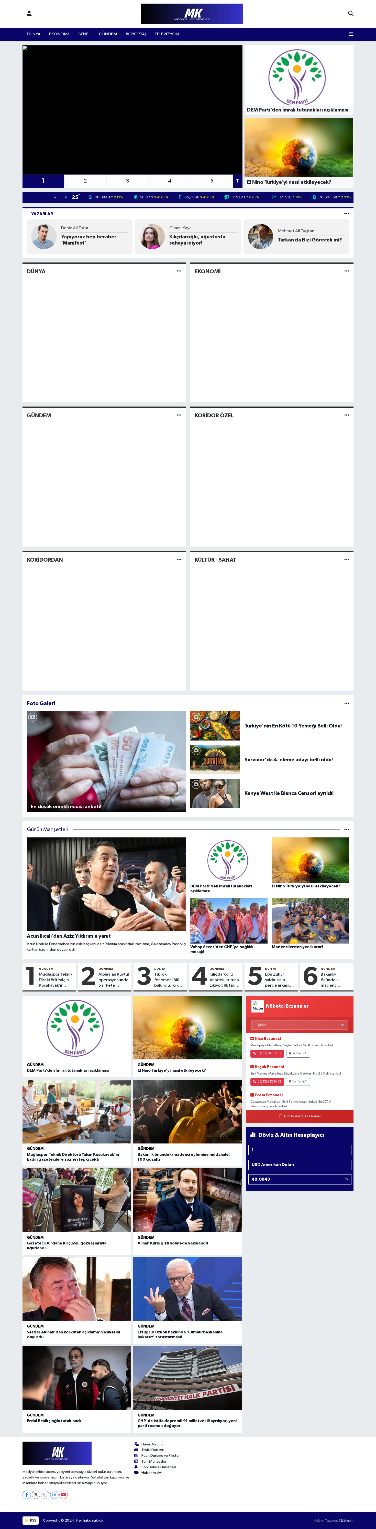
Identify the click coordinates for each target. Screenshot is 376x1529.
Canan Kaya (180, 228)
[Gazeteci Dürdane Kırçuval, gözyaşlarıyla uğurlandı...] (77, 1200)
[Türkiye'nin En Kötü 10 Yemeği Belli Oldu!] (215, 726)
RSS (32, 1520)
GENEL (84, 34)
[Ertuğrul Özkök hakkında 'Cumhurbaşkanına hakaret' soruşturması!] (187, 1289)
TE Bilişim (346, 1520)
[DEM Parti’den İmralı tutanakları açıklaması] (77, 1028)
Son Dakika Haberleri (158, 1467)
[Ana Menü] (351, 34)
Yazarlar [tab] (42, 214)
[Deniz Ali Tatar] (44, 236)
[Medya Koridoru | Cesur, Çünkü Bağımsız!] (192, 14)
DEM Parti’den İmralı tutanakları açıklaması (68, 1070)
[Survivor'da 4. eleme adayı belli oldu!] (215, 759)
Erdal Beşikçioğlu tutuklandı (54, 1421)
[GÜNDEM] (179, 415)
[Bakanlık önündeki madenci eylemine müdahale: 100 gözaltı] (187, 1111)
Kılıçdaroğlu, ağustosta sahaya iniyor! (197, 240)
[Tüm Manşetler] (346, 829)
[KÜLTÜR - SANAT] (346, 560)
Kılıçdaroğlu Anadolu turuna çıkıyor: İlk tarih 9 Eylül (224, 980)
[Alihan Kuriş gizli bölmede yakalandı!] (187, 1200)
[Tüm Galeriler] (346, 703)
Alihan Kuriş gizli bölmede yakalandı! (173, 1243)
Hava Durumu (152, 1444)
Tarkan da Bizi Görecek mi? (310, 239)
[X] (36, 1495)
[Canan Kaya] (152, 236)
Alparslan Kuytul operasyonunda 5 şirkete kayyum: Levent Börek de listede (113, 980)
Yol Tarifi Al (300, 1053)
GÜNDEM (108, 34)
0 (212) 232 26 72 (269, 1081)
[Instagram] (45, 1495)
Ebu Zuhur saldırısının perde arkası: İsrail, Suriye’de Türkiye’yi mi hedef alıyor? (279, 980)
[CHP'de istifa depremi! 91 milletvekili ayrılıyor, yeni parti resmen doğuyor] (187, 1378)
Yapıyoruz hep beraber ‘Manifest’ (88, 240)
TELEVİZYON (166, 34)
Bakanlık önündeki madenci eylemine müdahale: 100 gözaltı (335, 980)
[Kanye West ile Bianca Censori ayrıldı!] (215, 793)
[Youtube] (63, 1495)
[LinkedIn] (54, 1495)
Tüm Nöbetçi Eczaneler (302, 1116)
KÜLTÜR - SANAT (215, 560)
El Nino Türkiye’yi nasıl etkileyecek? (172, 1070)
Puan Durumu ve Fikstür (160, 1455)
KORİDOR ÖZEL (214, 415)
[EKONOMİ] (346, 271)
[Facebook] (27, 1495)
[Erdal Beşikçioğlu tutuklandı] (77, 1378)
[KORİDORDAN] (179, 560)
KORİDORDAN (45, 560)
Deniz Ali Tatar (75, 228)
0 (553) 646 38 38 (269, 1053)
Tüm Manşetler (154, 1461)
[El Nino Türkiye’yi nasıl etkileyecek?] (187, 1028)
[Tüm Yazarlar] (346, 214)
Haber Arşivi (151, 1473)
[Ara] (350, 14)
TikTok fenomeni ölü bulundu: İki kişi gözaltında (168, 980)
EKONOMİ (59, 34)
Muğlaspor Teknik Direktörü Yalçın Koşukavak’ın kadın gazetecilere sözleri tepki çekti (56, 980)
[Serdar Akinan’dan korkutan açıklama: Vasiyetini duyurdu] (77, 1289)
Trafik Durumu (152, 1450)
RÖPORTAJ (136, 34)
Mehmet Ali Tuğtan (296, 231)
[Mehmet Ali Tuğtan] (260, 236)
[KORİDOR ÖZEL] (346, 415)
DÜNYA (33, 34)
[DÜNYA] (179, 271)
